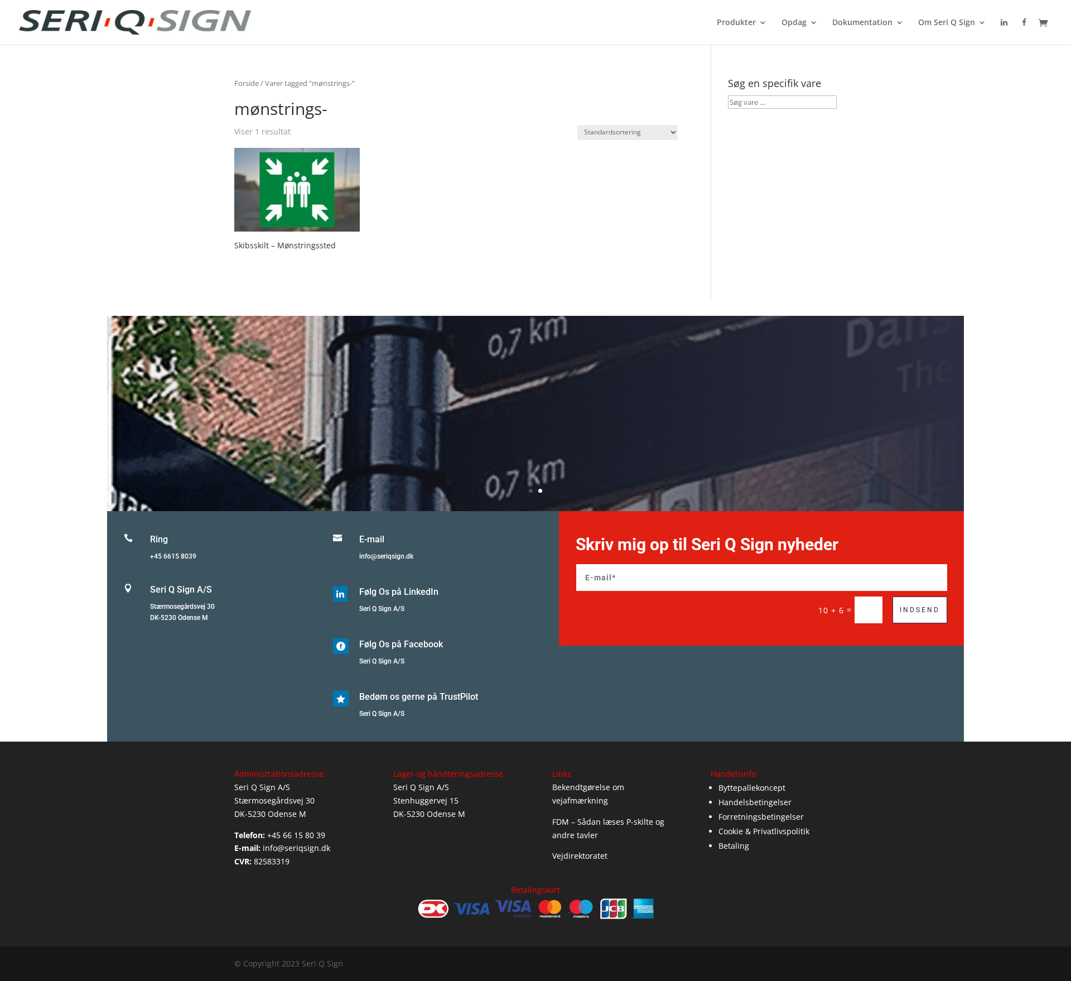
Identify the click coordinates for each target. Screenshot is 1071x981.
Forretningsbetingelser (761, 816)
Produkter (736, 22)
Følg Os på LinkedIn (398, 591)
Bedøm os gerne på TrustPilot (418, 696)
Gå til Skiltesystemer (535, 429)
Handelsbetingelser (755, 802)
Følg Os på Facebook (401, 644)
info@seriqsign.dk (386, 556)
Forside (246, 83)
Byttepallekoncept (751, 787)
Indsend (920, 610)
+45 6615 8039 (173, 556)
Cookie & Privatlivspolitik (763, 831)
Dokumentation (862, 22)
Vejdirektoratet (579, 855)
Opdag (794, 22)
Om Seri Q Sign (946, 22)
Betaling (733, 845)
